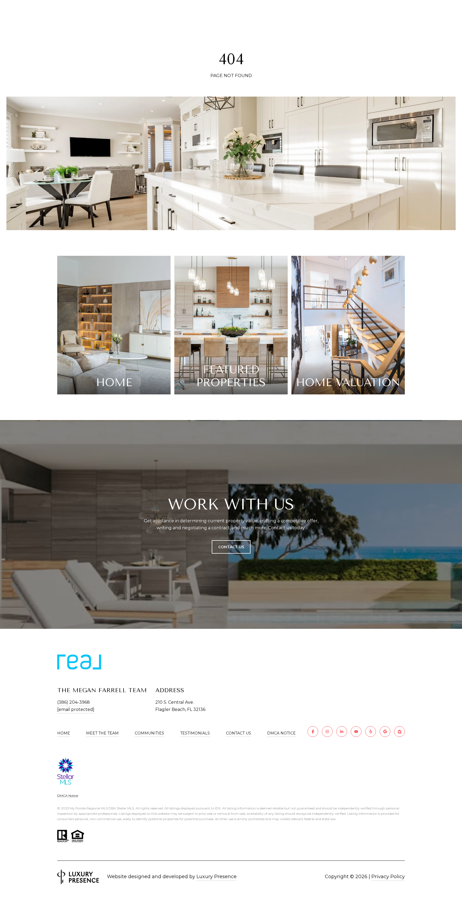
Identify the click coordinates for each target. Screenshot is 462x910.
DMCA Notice (281, 733)
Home (63, 733)
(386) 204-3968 (73, 702)
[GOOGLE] (385, 731)
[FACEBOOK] (312, 731)
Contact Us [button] (231, 547)
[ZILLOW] (399, 731)
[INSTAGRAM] (327, 731)
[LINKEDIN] (341, 731)
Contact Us (238, 733)
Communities (149, 733)
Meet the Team (102, 733)
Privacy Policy (388, 876)
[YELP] (370, 731)
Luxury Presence (217, 876)
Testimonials (195, 733)
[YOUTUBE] (356, 731)
